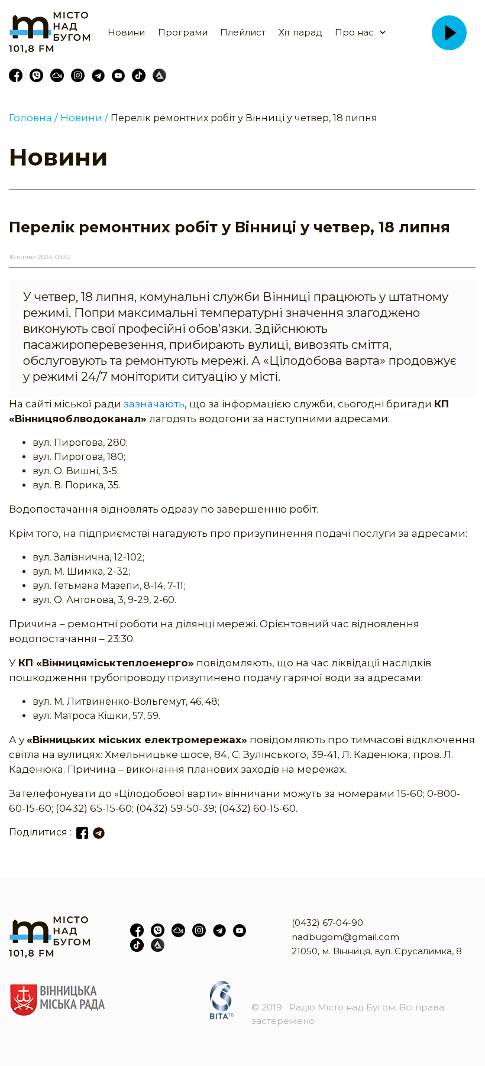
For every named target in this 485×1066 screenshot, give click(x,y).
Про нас (354, 32)
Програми (183, 32)
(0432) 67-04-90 (327, 922)
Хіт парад (300, 32)
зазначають (154, 404)
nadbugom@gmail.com (345, 936)
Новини (126, 32)
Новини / (84, 118)
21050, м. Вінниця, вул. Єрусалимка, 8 (377, 951)
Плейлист (243, 32)
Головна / (33, 118)
